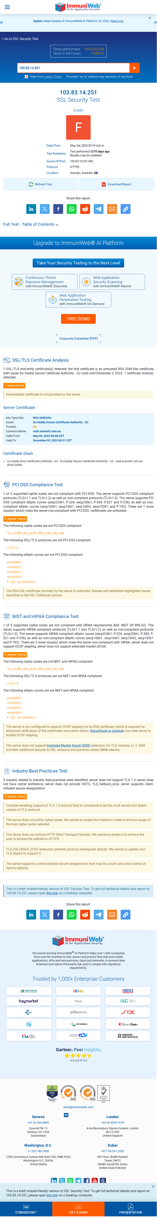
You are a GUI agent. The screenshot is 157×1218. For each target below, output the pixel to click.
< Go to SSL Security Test (20, 39)
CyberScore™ (26, 1212)
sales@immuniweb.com (78, 1107)
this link (52, 1195)
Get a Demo (78, 1212)
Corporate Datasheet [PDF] (78, 338)
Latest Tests (53, 76)
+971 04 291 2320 (112, 1151)
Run (134, 68)
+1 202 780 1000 (38, 1151)
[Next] (155, 22)
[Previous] (2, 22)
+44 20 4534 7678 (112, 1122)
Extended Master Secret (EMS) (69, 745)
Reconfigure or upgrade (107, 731)
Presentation (130, 1212)
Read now (117, 21)
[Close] (150, 18)
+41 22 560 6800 (38, 1122)
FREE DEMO (78, 318)
